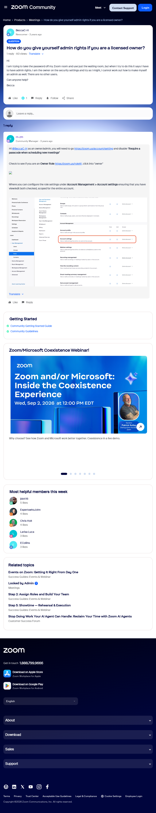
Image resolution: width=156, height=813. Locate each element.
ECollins (25, 543)
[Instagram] (39, 786)
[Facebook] (47, 786)
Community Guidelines (24, 331)
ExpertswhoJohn (30, 509)
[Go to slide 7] (94, 474)
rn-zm (19, 137)
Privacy (18, 796)
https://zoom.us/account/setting (93, 148)
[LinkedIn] (14, 786)
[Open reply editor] (78, 113)
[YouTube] (30, 786)
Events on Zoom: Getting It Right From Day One (43, 572)
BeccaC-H (22, 30)
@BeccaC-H (19, 148)
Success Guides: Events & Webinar (29, 577)
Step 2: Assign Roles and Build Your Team (38, 594)
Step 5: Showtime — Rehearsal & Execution (39, 605)
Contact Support (123, 8)
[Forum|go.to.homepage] (33, 7)
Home (7, 20)
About (10, 720)
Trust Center (32, 796)
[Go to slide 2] (68, 474)
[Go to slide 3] (75, 474)
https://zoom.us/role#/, (68, 163)
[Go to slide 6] (89, 474)
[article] (78, 220)
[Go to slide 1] (62, 474)
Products (19, 20)
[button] (5, 7)
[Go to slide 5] (85, 474)
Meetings (34, 20)
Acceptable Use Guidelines (57, 796)
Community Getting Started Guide (31, 326)
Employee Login (133, 796)
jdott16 (24, 498)
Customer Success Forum (24, 621)
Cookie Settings (113, 796)
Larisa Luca (27, 532)
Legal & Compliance (86, 796)
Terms (6, 796)
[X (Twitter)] (22, 786)
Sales (9, 749)
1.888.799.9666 (31, 663)
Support (11, 763)
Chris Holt (26, 521)
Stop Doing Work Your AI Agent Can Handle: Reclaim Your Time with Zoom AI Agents (70, 616)
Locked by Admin (21, 583)
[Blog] (5, 786)
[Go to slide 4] (80, 474)
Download (13, 734)
